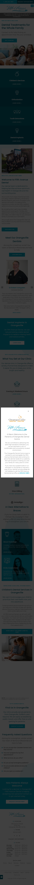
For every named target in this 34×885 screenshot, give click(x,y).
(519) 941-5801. (25, 473)
